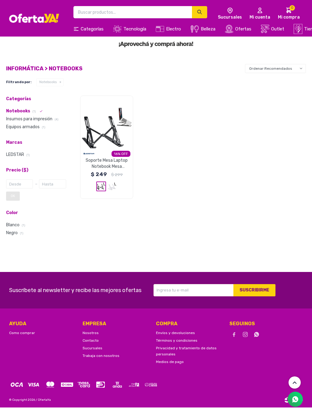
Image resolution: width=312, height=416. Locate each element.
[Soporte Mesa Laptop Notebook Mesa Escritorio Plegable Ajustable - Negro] (106, 122)
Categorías (92, 29)
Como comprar (22, 333)
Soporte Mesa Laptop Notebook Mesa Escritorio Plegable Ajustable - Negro (107, 164)
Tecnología (134, 29)
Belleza (208, 29)
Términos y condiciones (176, 340)
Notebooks (48, 82)
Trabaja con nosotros (101, 356)
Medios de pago (170, 362)
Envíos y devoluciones (175, 333)
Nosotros (91, 333)
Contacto (91, 340)
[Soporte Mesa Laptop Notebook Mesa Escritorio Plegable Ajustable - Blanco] (112, 186)
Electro (173, 29)
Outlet (277, 29)
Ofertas (243, 29)
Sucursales (92, 348)
